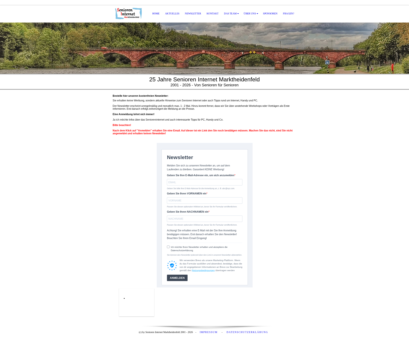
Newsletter (193, 13)
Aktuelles (172, 13)
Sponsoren (270, 13)
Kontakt (213, 13)
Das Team (230, 13)
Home (155, 13)
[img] (129, 14)
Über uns (250, 13)
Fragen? (288, 13)
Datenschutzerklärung (247, 332)
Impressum (208, 332)
